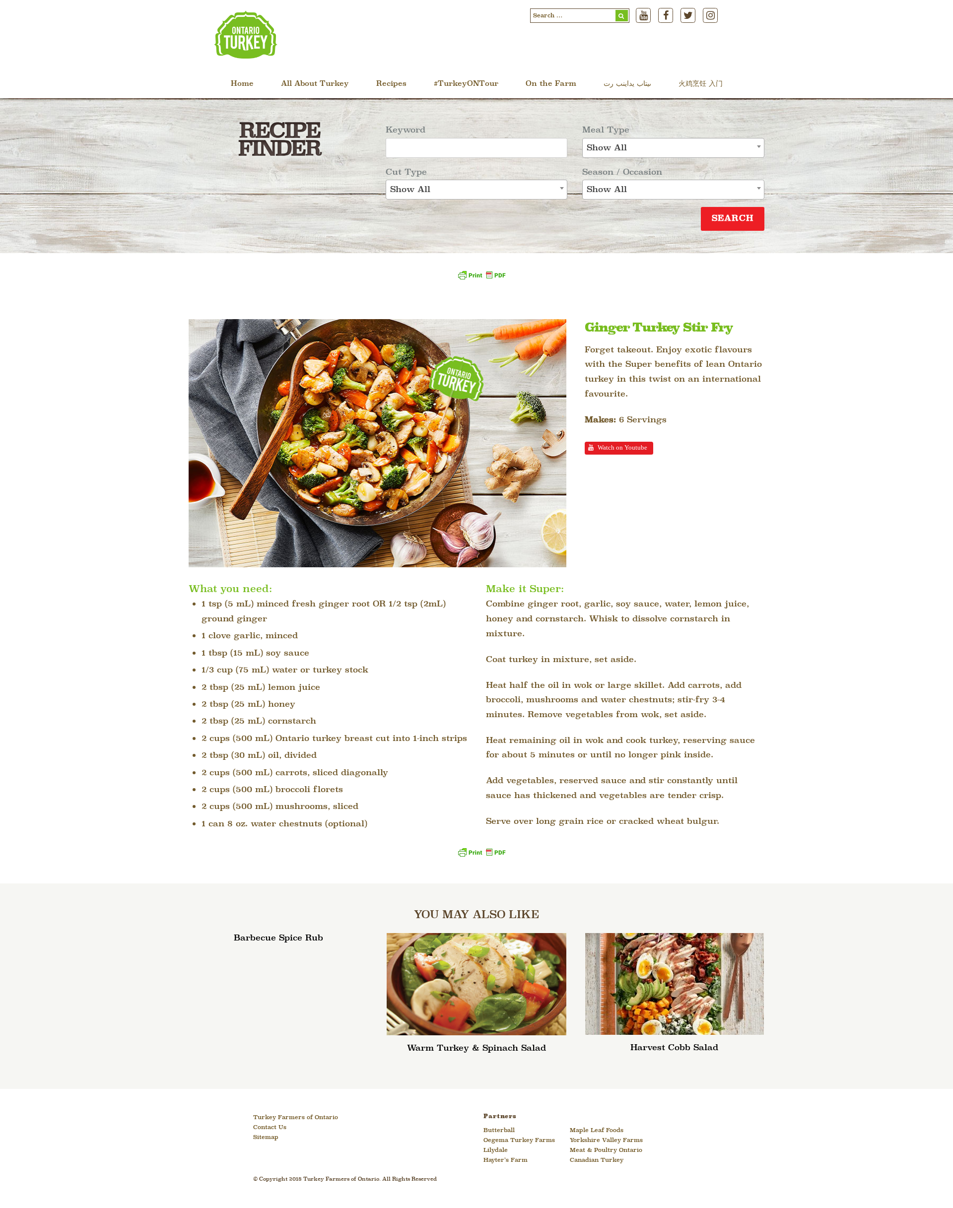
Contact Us (269, 1127)
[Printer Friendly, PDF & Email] (481, 278)
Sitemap (265, 1137)
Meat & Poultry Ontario (606, 1150)
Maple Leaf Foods (596, 1130)
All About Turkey (315, 84)
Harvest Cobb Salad (674, 1048)
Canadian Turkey (596, 1160)
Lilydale (495, 1150)
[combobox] (477, 190)
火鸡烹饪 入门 (701, 84)
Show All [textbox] (410, 190)
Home (242, 84)
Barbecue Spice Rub (278, 938)
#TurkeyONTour (466, 84)
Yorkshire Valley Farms (606, 1140)
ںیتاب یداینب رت (627, 84)
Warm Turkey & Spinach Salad (476, 1048)
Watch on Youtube (622, 447)
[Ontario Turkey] (245, 55)
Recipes (391, 84)
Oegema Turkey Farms (519, 1140)
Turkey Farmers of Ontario (295, 1117)
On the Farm (551, 84)
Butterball (499, 1130)
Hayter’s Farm (505, 1160)
